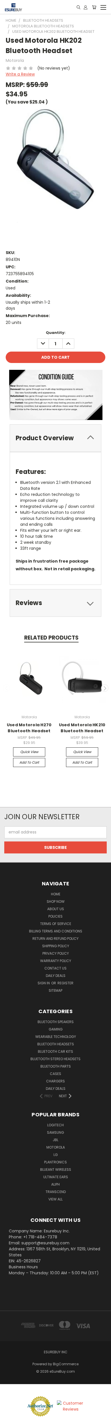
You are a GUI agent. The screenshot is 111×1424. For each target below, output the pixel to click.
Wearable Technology (55, 1036)
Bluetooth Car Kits (55, 1051)
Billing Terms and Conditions (55, 931)
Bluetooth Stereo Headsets (55, 1058)
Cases (55, 1073)
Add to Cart (29, 762)
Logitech (55, 1125)
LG (56, 1154)
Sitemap (55, 990)
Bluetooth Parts (55, 1066)
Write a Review (20, 74)
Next (104, 688)
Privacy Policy (55, 953)
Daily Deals (55, 975)
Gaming (56, 1029)
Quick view (29, 751)
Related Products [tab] (51, 638)
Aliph (55, 1184)
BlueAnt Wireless (55, 1169)
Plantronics (55, 1162)
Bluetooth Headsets (55, 1044)
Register (65, 983)
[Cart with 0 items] (94, 7)
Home (55, 894)
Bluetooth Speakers (56, 1021)
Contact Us (55, 968)
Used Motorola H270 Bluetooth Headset (29, 728)
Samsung (55, 1132)
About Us (55, 908)
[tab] (55, 438)
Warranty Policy (55, 960)
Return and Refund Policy (55, 938)
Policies (55, 916)
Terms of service (55, 923)
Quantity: (55, 332)
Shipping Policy (55, 946)
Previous (6, 688)
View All (55, 1199)
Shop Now (56, 901)
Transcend (56, 1191)
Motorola (55, 1147)
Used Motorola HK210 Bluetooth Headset (82, 728)
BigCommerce (66, 1364)
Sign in (44, 983)
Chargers (55, 1081)
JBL (55, 1139)
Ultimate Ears (55, 1177)
